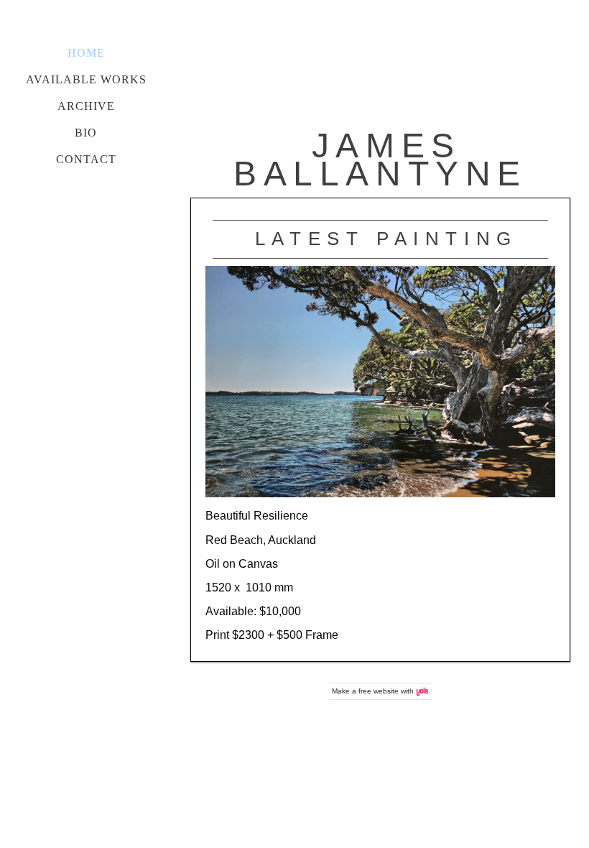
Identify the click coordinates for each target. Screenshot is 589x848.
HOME (86, 53)
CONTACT (86, 159)
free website (378, 691)
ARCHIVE (86, 106)
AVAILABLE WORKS (86, 79)
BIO (86, 132)
